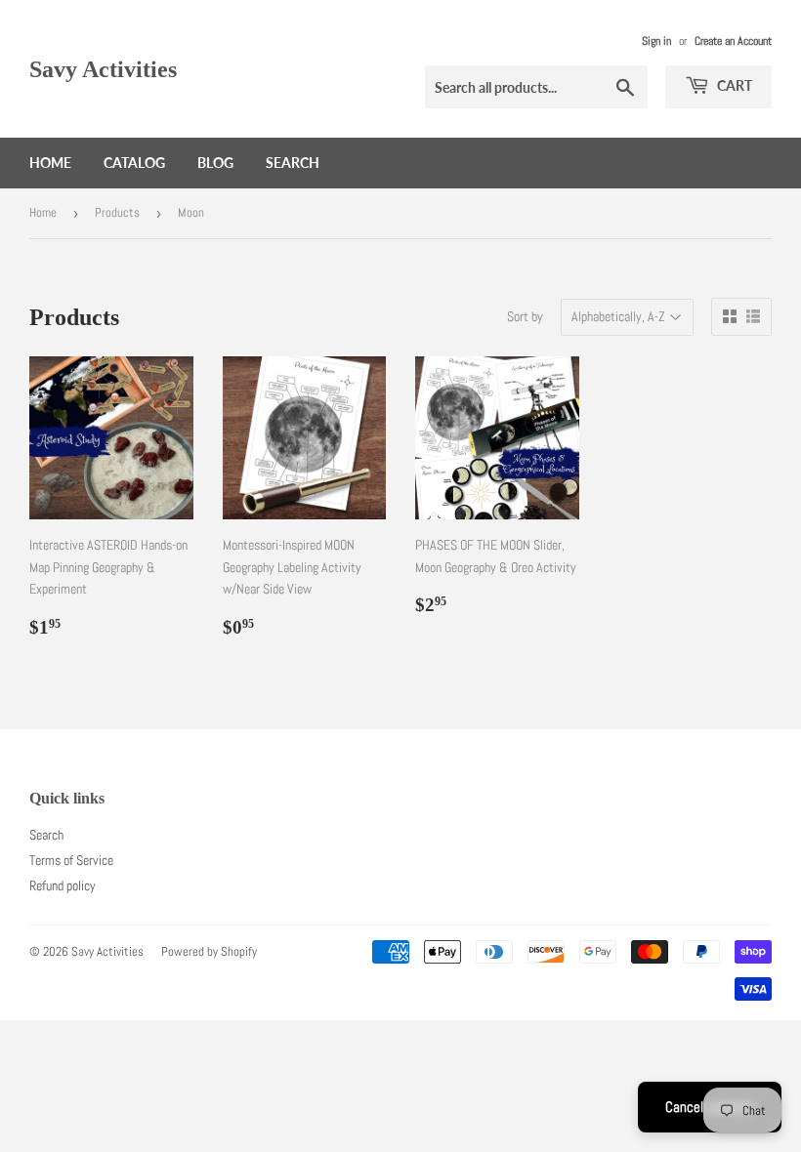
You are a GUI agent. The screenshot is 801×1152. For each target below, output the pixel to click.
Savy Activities (103, 69)
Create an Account (733, 41)
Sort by (525, 316)
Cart (733, 85)
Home (50, 162)
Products (117, 212)
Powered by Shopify (209, 951)
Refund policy (62, 885)
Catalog (134, 162)
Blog (215, 162)
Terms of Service (71, 860)
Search (292, 162)
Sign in (656, 41)
